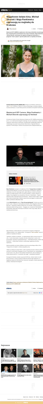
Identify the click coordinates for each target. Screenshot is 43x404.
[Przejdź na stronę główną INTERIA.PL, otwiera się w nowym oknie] (4, 10)
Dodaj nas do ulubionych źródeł (20, 41)
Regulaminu (22, 399)
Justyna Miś (14, 28)
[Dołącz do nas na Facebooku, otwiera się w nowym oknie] (40, 293)
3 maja (10, 106)
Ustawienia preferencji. (35, 399)
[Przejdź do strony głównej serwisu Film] (10, 10)
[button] (31, 10)
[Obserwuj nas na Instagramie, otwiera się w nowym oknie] (41, 293)
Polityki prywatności (28, 399)
